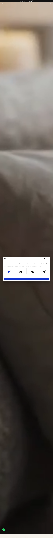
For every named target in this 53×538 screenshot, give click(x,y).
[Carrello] (50, 4)
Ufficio (24, 4)
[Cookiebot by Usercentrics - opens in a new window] (44, 258)
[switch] (20, 272)
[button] (43, 3)
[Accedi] (48, 4)
